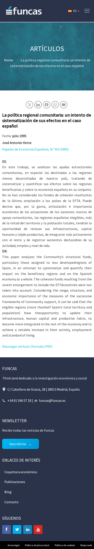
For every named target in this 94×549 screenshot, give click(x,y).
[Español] (73, 11)
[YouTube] (38, 529)
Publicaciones (14, 482)
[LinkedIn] (27, 529)
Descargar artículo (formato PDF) (27, 346)
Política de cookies (65, 545)
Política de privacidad (37, 545)
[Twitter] (17, 529)
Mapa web (86, 545)
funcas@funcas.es (52, 400)
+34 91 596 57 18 (19, 400)
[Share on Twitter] (29, 104)
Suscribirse (17, 444)
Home (8, 60)
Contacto (11, 502)
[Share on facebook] (46, 104)
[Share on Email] (63, 104)
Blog (8, 492)
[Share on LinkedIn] (38, 104)
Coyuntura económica (20, 472)
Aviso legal (13, 545)
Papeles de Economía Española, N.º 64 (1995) (35, 149)
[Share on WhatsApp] (55, 104)
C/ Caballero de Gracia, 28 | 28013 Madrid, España (43, 389)
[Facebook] (6, 529)
